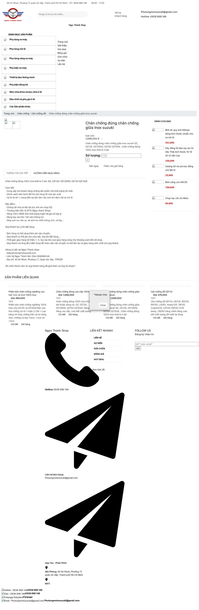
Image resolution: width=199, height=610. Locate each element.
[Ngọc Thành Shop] (13, 14)
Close (103, 305)
